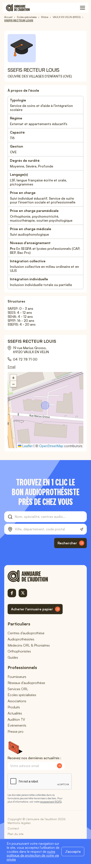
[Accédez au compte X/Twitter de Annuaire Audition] (23, 593)
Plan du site (15, 834)
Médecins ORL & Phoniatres (29, 645)
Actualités (15, 713)
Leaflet (27, 446)
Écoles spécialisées (22, 695)
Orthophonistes (19, 651)
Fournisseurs (17, 677)
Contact (13, 828)
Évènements (17, 725)
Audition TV (16, 719)
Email (11, 367)
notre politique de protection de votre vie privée (33, 855)
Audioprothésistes (21, 639)
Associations (17, 701)
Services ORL (18, 689)
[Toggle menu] (82, 7)
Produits (14, 707)
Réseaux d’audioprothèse (26, 683)
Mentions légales (19, 823)
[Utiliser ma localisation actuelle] (81, 529)
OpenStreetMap (51, 446)
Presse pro (15, 731)
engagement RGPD (50, 801)
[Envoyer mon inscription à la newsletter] (59, 765)
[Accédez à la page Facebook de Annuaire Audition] (12, 593)
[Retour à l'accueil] (35, 576)
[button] (45, 406)
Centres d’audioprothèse (26, 633)
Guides (13, 657)
